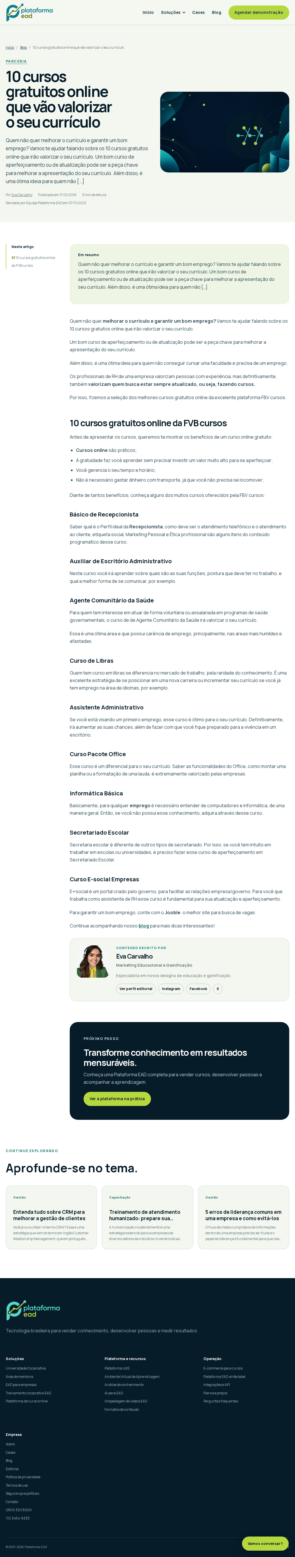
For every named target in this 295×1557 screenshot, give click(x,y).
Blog (216, 12)
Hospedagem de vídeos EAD (126, 1401)
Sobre (10, 1444)
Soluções (171, 12)
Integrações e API (216, 1384)
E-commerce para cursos (223, 1368)
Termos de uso (17, 1485)
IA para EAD (114, 1393)
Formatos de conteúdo (122, 1409)
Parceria (16, 61)
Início (148, 12)
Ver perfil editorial (136, 988)
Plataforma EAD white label (224, 1376)
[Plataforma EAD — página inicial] (147, 1310)
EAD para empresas (21, 1384)
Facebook (198, 988)
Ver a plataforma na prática (117, 1098)
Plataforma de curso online (27, 1401)
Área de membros (19, 1376)
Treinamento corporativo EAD (28, 1393)
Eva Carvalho (22, 194)
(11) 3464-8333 (18, 1518)
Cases (198, 12)
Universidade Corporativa (26, 1368)
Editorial (12, 1468)
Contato (12, 1501)
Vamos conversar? (265, 1543)
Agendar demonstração (259, 12)
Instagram (171, 988)
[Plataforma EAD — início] (29, 12)
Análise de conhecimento (124, 1384)
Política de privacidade (23, 1477)
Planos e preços (215, 1393)
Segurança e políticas (22, 1493)
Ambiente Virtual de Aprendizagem (132, 1376)
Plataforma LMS (117, 1368)
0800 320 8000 (19, 1509)
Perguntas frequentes (220, 1401)
